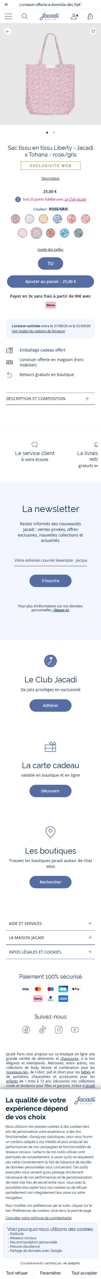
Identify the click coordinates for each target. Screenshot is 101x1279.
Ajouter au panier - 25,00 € (50, 281)
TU (51, 263)
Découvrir (50, 791)
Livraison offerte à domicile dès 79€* (50, 5)
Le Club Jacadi (75, 199)
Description (50, 178)
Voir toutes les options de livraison (38, 331)
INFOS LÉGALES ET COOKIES (35, 952)
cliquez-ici (61, 610)
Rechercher (50, 882)
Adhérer (50, 705)
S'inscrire (50, 580)
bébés (86, 1072)
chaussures (70, 1058)
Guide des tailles (50, 249)
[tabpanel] (50, 399)
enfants (12, 1081)
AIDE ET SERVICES (25, 923)
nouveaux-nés (17, 1072)
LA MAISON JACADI (26, 937)
